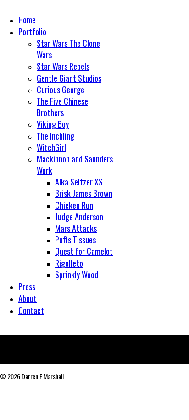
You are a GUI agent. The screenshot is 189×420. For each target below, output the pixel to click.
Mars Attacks (76, 228)
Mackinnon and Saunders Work (75, 164)
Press (26, 286)
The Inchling (55, 136)
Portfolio (32, 32)
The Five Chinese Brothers (62, 106)
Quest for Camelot (84, 251)
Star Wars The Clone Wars (68, 49)
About (27, 298)
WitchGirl (51, 147)
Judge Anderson (79, 217)
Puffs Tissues (75, 240)
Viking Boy (53, 124)
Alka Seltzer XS (79, 182)
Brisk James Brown (83, 193)
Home (27, 20)
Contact (31, 310)
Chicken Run (74, 205)
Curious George (60, 89)
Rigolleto (69, 263)
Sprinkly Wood (76, 274)
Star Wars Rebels (63, 66)
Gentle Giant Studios (69, 78)
